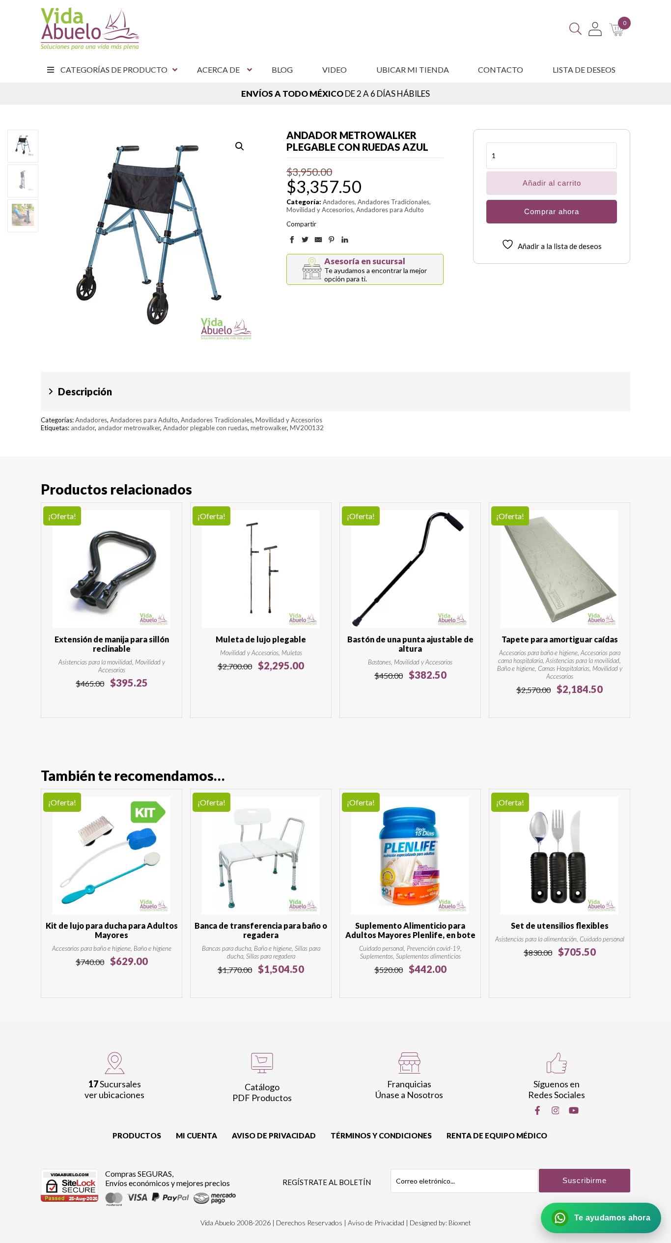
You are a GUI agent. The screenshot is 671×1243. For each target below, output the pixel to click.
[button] (240, 146)
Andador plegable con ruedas (205, 428)
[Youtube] (574, 1110)
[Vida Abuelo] (90, 28)
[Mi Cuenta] (595, 29)
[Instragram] (555, 1110)
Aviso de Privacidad (274, 1135)
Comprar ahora (551, 211)
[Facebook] (537, 1110)
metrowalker (269, 428)
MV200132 (307, 428)
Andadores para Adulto (390, 210)
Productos (136, 1135)
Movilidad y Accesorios (319, 210)
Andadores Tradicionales (393, 202)
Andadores (339, 202)
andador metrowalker (129, 428)
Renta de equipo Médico (497, 1135)
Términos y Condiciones (381, 1135)
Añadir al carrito (552, 183)
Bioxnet (459, 1222)
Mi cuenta (196, 1135)
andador (83, 428)
